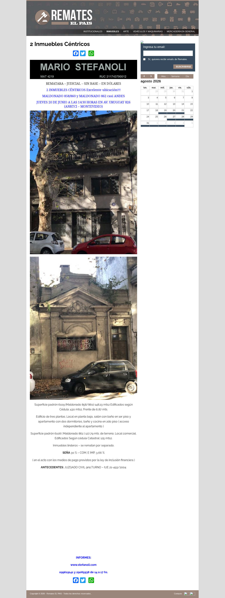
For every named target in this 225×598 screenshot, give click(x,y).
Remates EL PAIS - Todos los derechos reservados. (69, 594)
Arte (126, 31)
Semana (175, 76)
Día (187, 76)
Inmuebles (113, 31)
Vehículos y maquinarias (148, 31)
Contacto (178, 594)
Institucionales (92, 31)
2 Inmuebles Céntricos (60, 44)
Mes (163, 76)
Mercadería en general (181, 31)
